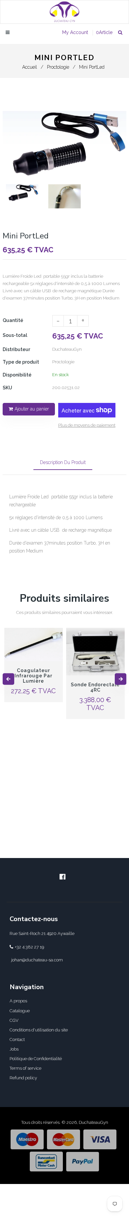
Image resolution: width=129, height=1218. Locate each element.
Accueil (29, 67)
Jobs (14, 1049)
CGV (14, 1020)
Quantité (13, 320)
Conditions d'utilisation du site (39, 1029)
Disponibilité (17, 374)
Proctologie (58, 67)
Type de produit (21, 362)
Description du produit (63, 462)
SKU (7, 387)
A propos (18, 1000)
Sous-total (15, 335)
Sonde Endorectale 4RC (95, 687)
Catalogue (20, 1010)
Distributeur (16, 349)
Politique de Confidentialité (36, 1058)
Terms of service (25, 1068)
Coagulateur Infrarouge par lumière (33, 676)
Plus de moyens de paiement (86, 425)
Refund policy (23, 1077)
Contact (17, 1039)
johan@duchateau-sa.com (37, 959)
